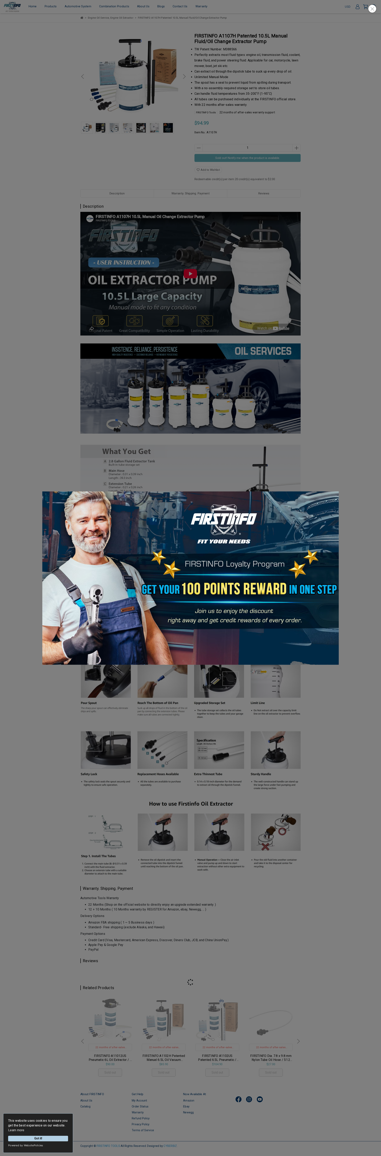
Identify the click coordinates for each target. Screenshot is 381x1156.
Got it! (38, 1138)
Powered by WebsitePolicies (25, 1145)
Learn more (16, 1130)
